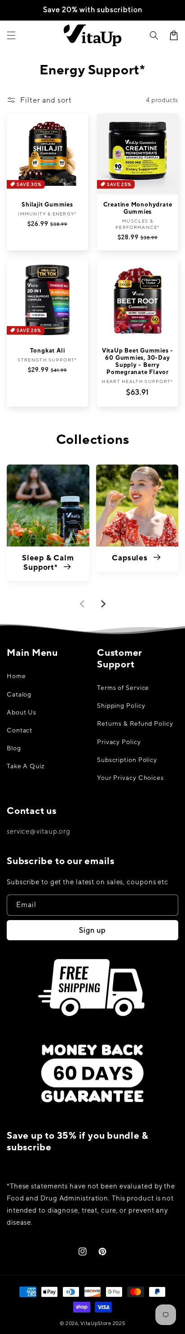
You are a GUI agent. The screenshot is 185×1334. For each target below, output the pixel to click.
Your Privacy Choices (130, 777)
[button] (154, 35)
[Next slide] (103, 604)
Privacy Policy (119, 741)
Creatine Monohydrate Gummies (137, 208)
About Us (21, 712)
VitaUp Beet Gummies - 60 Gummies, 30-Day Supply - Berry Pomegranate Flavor (137, 361)
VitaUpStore (95, 1323)
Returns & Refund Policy (135, 723)
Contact (19, 730)
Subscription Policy (127, 759)
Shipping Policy (121, 705)
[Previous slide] (82, 604)
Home (16, 676)
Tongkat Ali (47, 350)
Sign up (92, 930)
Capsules (131, 557)
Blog (14, 748)
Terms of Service (123, 687)
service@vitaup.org (38, 831)
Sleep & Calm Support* (48, 562)
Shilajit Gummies (47, 204)
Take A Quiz (26, 766)
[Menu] (11, 35)
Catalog (19, 694)
